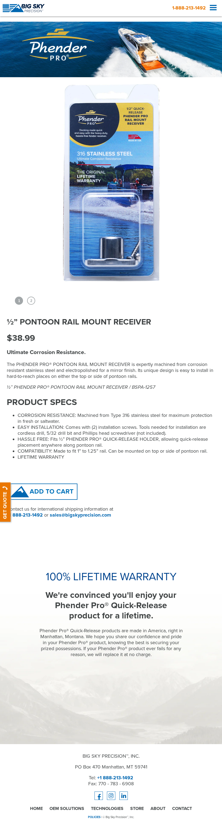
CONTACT (182, 808)
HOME (36, 808)
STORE (137, 808)
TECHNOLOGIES (107, 808)
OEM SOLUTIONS (67, 808)
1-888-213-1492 (189, 8)
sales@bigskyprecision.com (80, 515)
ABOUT (158, 808)
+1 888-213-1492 (25, 515)
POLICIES (94, 817)
